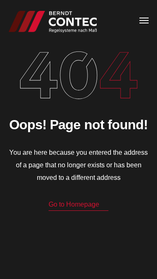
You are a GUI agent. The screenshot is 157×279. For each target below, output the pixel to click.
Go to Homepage (74, 204)
